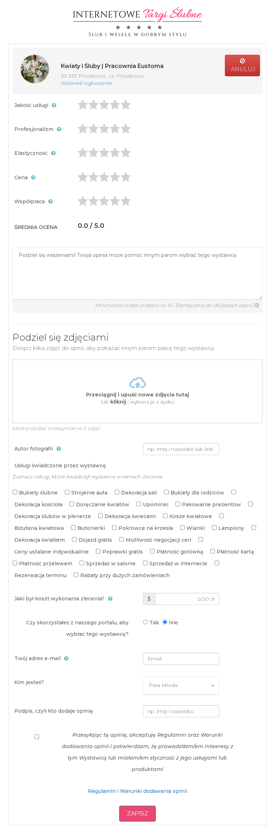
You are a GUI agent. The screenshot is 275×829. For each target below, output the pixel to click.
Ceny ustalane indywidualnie (51, 551)
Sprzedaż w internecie (178, 563)
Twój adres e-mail (37, 658)
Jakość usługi (31, 105)
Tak (154, 622)
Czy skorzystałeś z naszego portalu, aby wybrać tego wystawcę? (77, 628)
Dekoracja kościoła (38, 504)
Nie (173, 622)
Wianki (196, 528)
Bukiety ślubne (38, 492)
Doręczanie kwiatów (102, 504)
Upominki (155, 504)
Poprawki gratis (122, 551)
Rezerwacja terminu (40, 575)
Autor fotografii (33, 448)
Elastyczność (31, 153)
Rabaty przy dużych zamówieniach (125, 575)
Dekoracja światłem (39, 540)
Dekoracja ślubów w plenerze (52, 516)
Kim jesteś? (29, 682)
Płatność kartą (235, 551)
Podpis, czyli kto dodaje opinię (53, 711)
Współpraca (29, 201)
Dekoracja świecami (130, 516)
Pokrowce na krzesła (146, 528)
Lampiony (231, 528)
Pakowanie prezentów (211, 504)
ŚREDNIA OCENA (35, 227)
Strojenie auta (89, 492)
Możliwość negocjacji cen (158, 540)
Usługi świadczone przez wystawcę (60, 465)
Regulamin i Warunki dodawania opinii (137, 791)
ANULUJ (242, 69)
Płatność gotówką (179, 551)
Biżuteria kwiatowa (39, 528)
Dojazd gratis (95, 540)
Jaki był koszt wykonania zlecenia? (59, 598)
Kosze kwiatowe (190, 516)
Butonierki (91, 528)
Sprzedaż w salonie (111, 563)
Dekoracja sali (139, 492)
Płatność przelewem (45, 563)
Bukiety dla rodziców (197, 492)
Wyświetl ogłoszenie (86, 83)
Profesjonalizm (33, 129)
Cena (21, 177)
